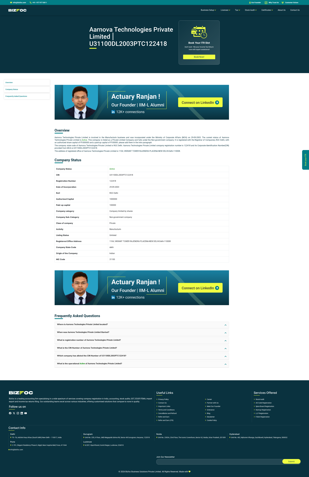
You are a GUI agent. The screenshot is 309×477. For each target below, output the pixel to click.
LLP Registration (261, 413)
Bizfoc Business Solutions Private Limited (143, 471)
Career (209, 399)
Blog (208, 413)
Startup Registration (263, 410)
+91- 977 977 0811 (39, 2)
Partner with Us (212, 403)
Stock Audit (259, 399)
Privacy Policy (163, 399)
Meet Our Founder (213, 406)
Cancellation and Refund (167, 413)
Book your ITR (305, 160)
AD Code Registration (263, 403)
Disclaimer (210, 417)
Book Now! (199, 57)
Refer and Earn (163, 417)
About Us (281, 10)
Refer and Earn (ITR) (165, 420)
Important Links (164, 406)
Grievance (210, 410)
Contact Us (295, 10)
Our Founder (256, 2)
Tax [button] (237, 10)
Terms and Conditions (166, 410)
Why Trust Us (273, 2)
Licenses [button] (225, 10)
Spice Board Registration (264, 406)
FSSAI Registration (262, 417)
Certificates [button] (266, 10)
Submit (291, 461)
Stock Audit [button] (250, 10)
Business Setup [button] (207, 10)
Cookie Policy (211, 420)
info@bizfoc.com (19, 2)
